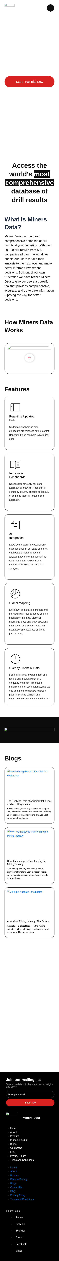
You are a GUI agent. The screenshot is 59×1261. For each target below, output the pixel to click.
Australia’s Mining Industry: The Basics (28, 921)
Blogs (13, 1144)
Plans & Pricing (18, 1140)
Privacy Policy (18, 1156)
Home (13, 1128)
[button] (29, 358)
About (13, 1132)
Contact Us (16, 1148)
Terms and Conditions (22, 1160)
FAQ (12, 1152)
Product (14, 1136)
